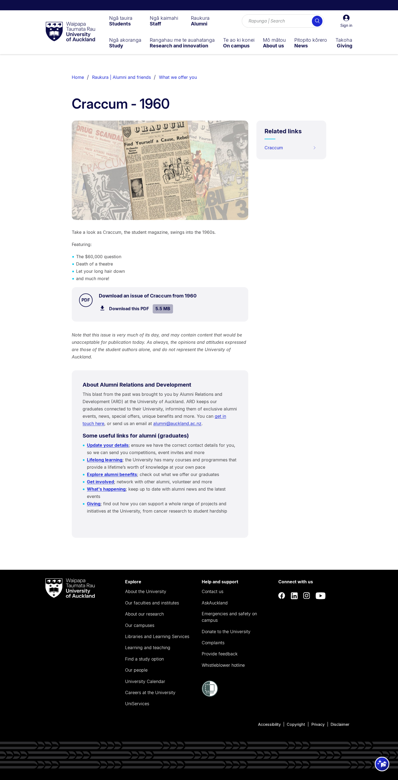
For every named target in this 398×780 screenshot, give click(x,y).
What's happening (106, 489)
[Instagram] (306, 596)
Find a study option (144, 659)
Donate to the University (226, 631)
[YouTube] (320, 596)
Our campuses (139, 625)
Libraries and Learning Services (157, 636)
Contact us (212, 591)
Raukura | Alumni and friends (121, 77)
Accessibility (269, 724)
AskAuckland (215, 603)
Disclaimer (340, 724)
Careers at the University (150, 692)
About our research (144, 614)
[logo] (70, 32)
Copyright (296, 724)
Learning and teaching (147, 647)
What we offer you (178, 77)
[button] (346, 21)
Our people (136, 670)
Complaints (213, 642)
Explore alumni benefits (112, 474)
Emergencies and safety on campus (229, 617)
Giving (93, 503)
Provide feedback (219, 653)
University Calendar (145, 681)
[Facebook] (281, 596)
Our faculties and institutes (152, 603)
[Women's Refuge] (210, 695)
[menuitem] (120, 20)
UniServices (137, 703)
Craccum (274, 147)
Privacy (318, 724)
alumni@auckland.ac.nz (177, 423)
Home (78, 77)
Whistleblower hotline (223, 665)
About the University (145, 591)
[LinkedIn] (294, 596)
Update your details (108, 445)
